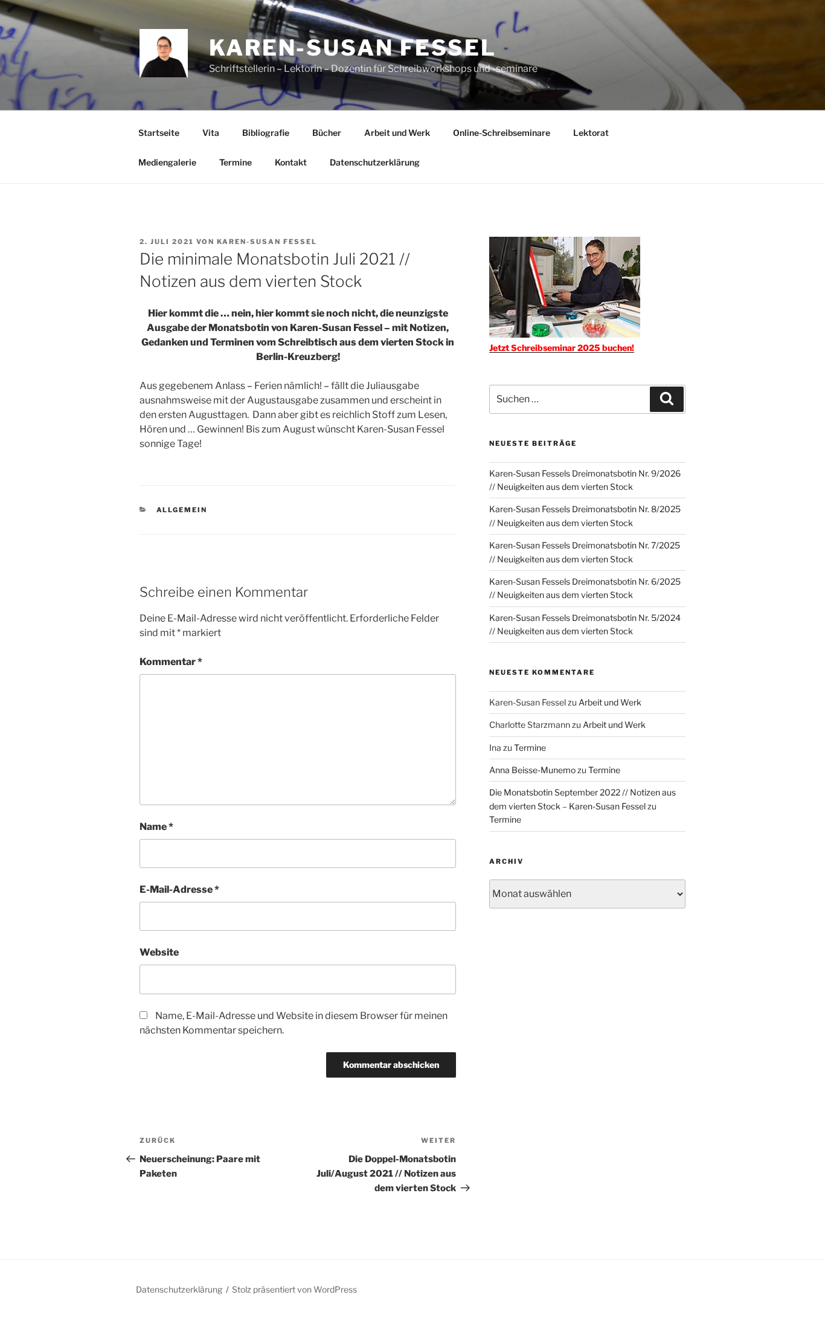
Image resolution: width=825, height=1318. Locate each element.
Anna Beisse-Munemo (532, 770)
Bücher (326, 132)
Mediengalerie (167, 162)
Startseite (158, 132)
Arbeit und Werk (397, 132)
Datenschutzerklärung (375, 162)
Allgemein (182, 510)
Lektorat (591, 132)
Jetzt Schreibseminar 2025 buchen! (561, 347)
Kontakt (291, 162)
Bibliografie (265, 132)
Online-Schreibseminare (501, 132)
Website (159, 952)
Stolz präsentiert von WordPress (294, 1289)
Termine (235, 162)
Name (156, 826)
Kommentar (171, 661)
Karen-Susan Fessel (352, 47)
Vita (210, 132)
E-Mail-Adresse (179, 889)
